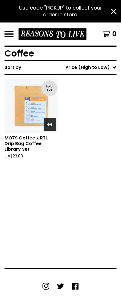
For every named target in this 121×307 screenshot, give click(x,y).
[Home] (52, 34)
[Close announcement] (113, 11)
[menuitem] (60, 67)
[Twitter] (60, 286)
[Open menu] (9, 34)
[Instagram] (46, 286)
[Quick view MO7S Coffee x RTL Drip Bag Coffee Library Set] (50, 124)
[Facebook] (75, 286)
